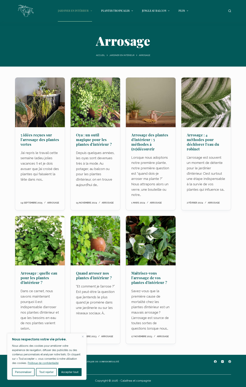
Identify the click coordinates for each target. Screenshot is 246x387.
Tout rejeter (46, 372)
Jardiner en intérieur (73, 10)
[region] (46, 356)
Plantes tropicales (115, 10)
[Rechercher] (229, 11)
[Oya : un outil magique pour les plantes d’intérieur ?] (95, 102)
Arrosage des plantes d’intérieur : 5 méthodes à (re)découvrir (149, 141)
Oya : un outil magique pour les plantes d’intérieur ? (94, 139)
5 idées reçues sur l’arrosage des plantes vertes (40, 139)
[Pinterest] (229, 361)
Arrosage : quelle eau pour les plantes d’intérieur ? (39, 278)
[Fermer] (82, 336)
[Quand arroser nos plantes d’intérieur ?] (95, 241)
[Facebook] (215, 361)
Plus (181, 10)
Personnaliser (23, 372)
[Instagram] (222, 361)
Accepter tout (70, 372)
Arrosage (53, 203)
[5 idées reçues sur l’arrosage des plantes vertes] (40, 102)
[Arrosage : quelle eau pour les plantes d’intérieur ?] (40, 241)
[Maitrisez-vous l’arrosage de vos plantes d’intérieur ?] (151, 241)
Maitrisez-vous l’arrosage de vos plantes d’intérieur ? (149, 278)
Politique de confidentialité (43, 363)
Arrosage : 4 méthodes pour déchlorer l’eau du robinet (203, 141)
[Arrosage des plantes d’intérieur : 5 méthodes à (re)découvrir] (151, 102)
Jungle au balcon (154, 10)
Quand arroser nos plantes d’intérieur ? (94, 275)
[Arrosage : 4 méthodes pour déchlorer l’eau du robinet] (206, 102)
